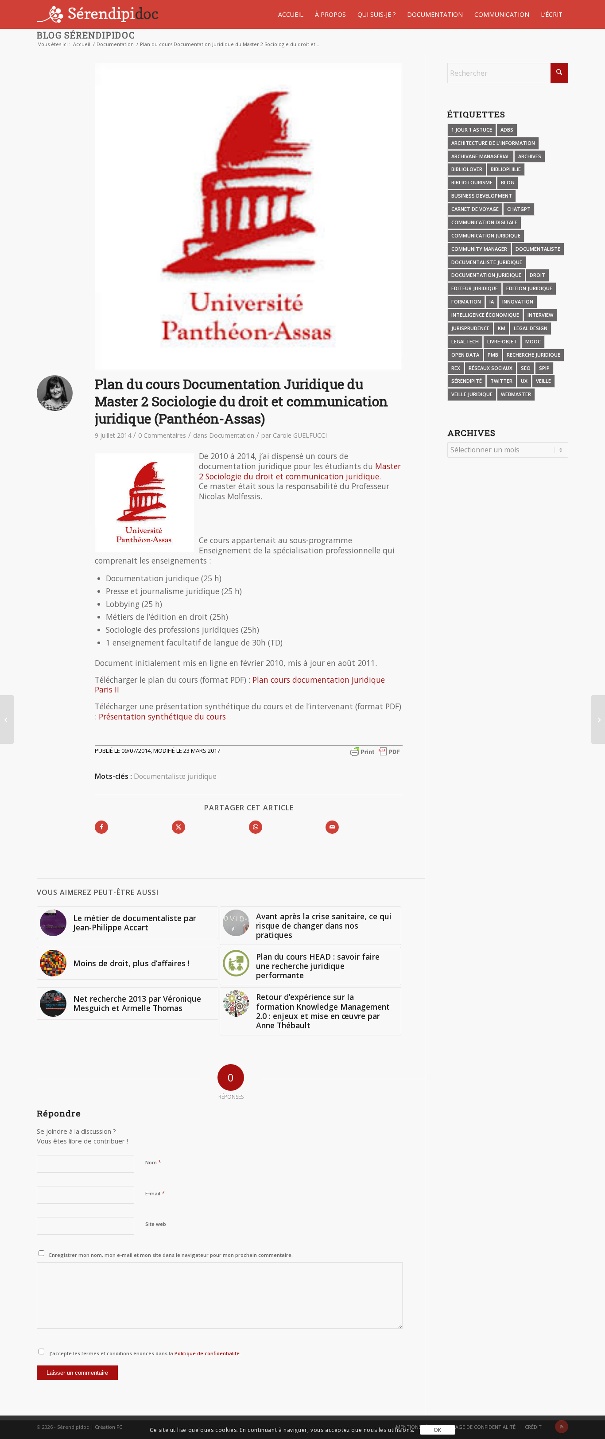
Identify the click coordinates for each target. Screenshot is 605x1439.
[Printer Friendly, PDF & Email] (375, 751)
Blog (507, 182)
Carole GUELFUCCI (300, 435)
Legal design (530, 328)
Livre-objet (502, 341)
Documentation (231, 435)
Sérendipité (466, 380)
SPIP (544, 368)
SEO (526, 368)
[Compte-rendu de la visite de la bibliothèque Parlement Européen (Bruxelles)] (598, 719)
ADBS (506, 129)
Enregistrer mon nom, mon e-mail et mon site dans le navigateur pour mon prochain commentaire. (171, 1255)
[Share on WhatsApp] (255, 827)
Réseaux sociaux (490, 368)
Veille (543, 380)
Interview (540, 314)
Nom (153, 1162)
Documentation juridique (486, 275)
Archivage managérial (480, 156)
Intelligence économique (485, 314)
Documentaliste (538, 248)
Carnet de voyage (475, 209)
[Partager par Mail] (332, 827)
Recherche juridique (533, 354)
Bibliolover (466, 169)
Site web (155, 1224)
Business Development (481, 195)
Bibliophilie (506, 169)
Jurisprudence (470, 328)
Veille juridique (472, 394)
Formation (466, 301)
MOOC (533, 341)
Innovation (517, 301)
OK (438, 1430)
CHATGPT (519, 209)
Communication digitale (484, 222)
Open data (465, 354)
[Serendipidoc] (99, 14)
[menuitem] (290, 14)
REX (455, 368)
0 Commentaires (162, 435)
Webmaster (516, 394)
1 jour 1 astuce (471, 129)
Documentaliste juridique (175, 776)
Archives (529, 156)
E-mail (155, 1193)
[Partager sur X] (178, 827)
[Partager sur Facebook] (101, 827)
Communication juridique (485, 235)
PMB (493, 354)
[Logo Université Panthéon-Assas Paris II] (249, 217)
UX (524, 380)
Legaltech (465, 341)
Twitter (501, 380)
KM (501, 328)
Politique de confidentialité (206, 1353)
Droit (537, 275)
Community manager (479, 248)
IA (491, 301)
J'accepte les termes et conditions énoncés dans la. (145, 1353)
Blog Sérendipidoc (86, 35)
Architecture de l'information (493, 143)
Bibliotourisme (472, 182)
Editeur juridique (474, 288)
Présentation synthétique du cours (162, 716)
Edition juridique (529, 288)
